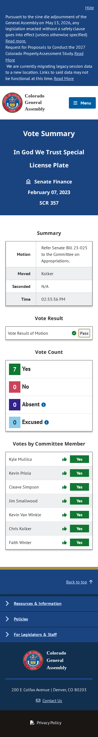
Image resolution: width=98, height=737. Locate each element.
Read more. (15, 41)
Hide (89, 7)
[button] (49, 603)
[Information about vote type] (43, 404)
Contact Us (52, 700)
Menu (85, 103)
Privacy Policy (49, 722)
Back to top (76, 582)
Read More (64, 78)
